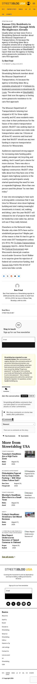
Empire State (11, 9)
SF (30, 9)
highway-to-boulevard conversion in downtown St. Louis (18, 89)
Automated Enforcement (10, 470)
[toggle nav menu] (34, 3)
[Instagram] (19, 604)
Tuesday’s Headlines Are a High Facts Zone (11, 456)
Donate (9, 14)
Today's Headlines (8, 451)
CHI (3, 14)
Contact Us (5, 651)
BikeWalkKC (28, 92)
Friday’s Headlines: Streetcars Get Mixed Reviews (12, 516)
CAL (34, 9)
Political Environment (14, 249)
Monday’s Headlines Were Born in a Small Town (11, 497)
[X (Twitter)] (13, 604)
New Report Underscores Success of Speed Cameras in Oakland (11, 539)
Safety (4, 511)
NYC (3, 9)
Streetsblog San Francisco (12, 531)
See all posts (8, 557)
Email (5, 339)
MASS (21, 9)
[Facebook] (8, 604)
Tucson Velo (7, 265)
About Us (5, 616)
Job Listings (5, 647)
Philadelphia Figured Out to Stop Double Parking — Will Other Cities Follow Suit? (11, 477)
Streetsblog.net (7, 21)
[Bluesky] (29, 604)
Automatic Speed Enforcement (12, 532)
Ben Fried (9, 61)
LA (26, 9)
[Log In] (28, 3)
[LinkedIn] (24, 604)
